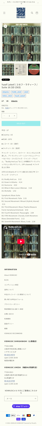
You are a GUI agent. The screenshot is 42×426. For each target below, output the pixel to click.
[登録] (35, 398)
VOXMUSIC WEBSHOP (17, 423)
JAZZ (26, 92)
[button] (4, 13)
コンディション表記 (11, 285)
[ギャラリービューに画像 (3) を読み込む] (34, 69)
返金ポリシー (9, 324)
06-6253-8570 (9, 355)
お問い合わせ (9, 314)
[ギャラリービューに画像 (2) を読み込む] (21, 69)
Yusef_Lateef (20, 96)
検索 (5, 328)
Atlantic (6, 92)
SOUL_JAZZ (7, 96)
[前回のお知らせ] (4, 2)
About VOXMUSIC (10, 275)
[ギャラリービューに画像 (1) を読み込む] (8, 69)
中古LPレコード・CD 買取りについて (17, 294)
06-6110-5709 (9, 381)
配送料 (7, 108)
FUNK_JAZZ (16, 92)
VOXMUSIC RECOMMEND (13, 333)
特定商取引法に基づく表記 (13, 309)
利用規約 (7, 319)
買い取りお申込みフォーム (13, 299)
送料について (9, 289)
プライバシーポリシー (12, 304)
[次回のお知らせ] (38, 2)
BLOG (6, 280)
